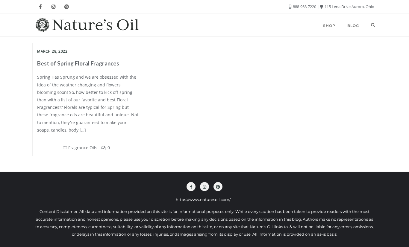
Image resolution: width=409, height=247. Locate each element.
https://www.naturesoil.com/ (203, 199)
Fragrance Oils (82, 147)
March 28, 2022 (52, 51)
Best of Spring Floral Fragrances (78, 63)
